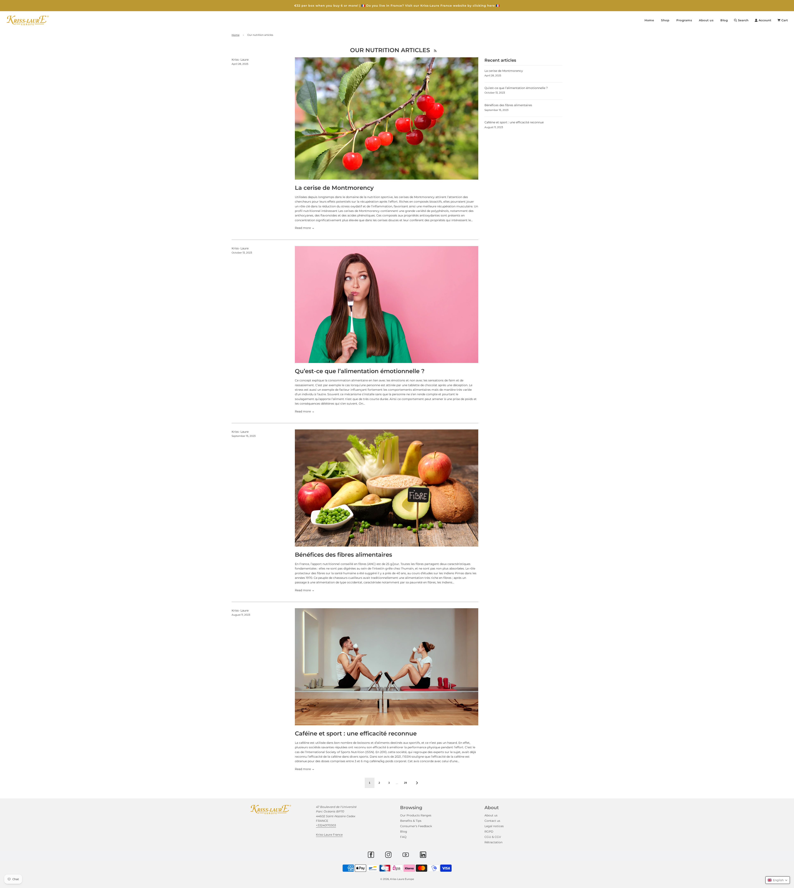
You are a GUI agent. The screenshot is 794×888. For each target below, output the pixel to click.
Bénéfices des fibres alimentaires (343, 554)
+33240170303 (326, 825)
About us (490, 815)
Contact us (492, 821)
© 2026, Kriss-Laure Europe (397, 879)
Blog (724, 20)
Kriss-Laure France (329, 834)
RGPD (488, 831)
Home (649, 20)
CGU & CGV (492, 837)
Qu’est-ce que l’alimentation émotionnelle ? (360, 371)
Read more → (304, 228)
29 (405, 782)
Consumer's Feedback (416, 826)
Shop (665, 20)
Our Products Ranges (415, 815)
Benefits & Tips (410, 821)
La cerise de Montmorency (334, 187)
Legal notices (494, 826)
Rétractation (493, 842)
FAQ (403, 837)
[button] (778, 880)
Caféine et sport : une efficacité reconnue (356, 733)
